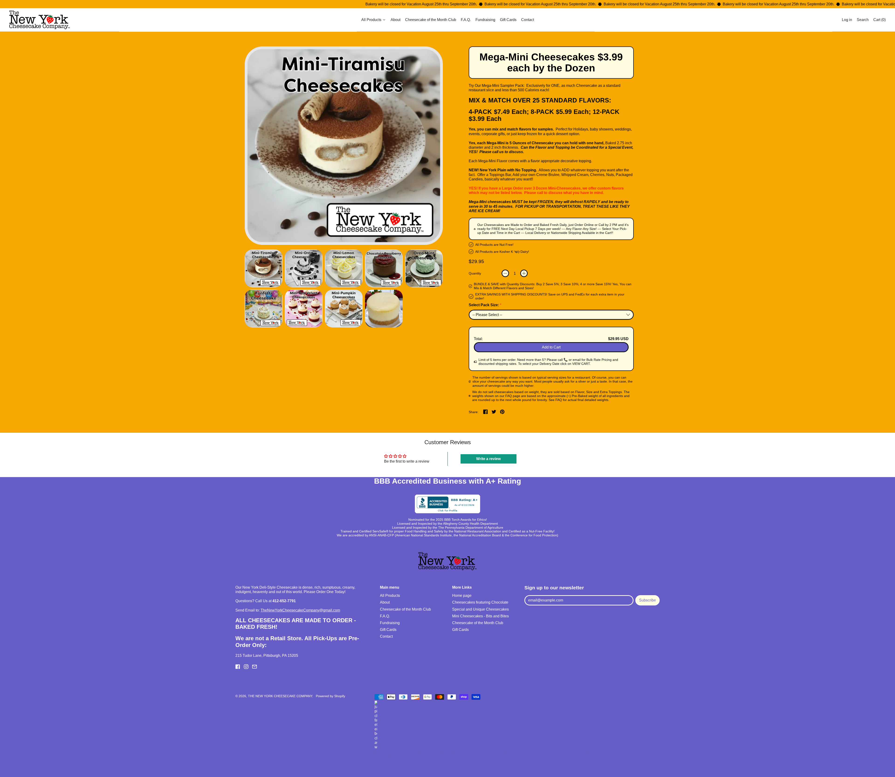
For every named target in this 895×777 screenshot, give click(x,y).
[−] (505, 273)
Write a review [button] (488, 459)
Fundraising (485, 20)
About (395, 20)
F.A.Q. (466, 20)
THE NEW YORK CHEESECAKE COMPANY (280, 696)
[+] (524, 273)
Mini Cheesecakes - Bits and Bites (480, 616)
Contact (527, 20)
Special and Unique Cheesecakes (480, 609)
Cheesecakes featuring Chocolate (480, 602)
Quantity (475, 273)
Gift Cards (508, 20)
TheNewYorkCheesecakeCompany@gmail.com (300, 610)
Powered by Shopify (330, 696)
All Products (390, 596)
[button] (862, 20)
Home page (462, 596)
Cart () (879, 21)
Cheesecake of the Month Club (430, 20)
